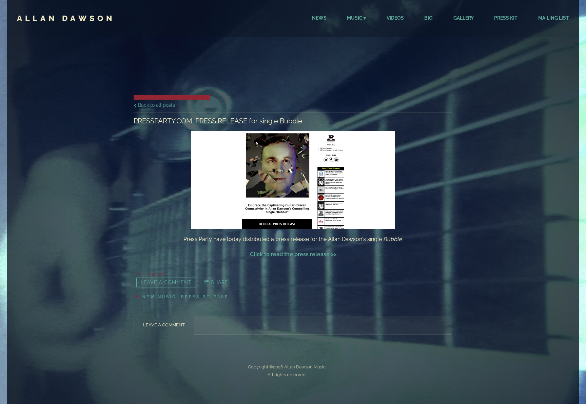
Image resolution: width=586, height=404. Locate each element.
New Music (159, 296)
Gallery (463, 18)
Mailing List (553, 18)
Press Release (205, 296)
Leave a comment (166, 282)
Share (219, 282)
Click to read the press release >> (293, 254)
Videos (395, 18)
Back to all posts (156, 105)
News (319, 18)
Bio (428, 18)
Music (355, 18)
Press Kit (505, 18)
